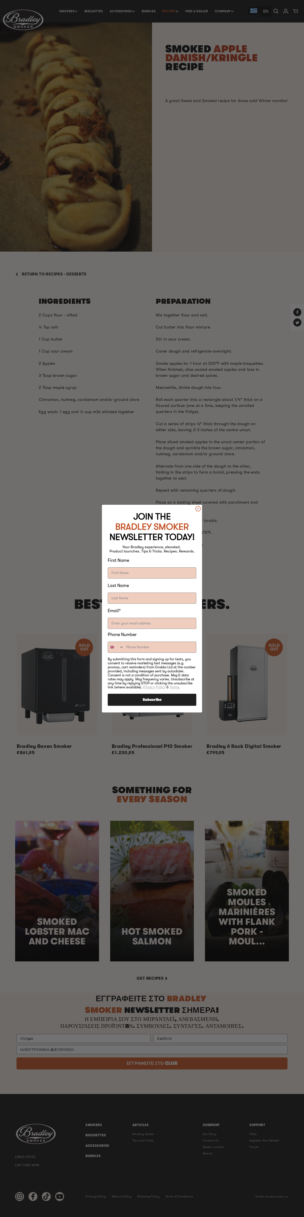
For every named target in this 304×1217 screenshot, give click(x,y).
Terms (174, 687)
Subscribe (152, 700)
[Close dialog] (198, 509)
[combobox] (116, 647)
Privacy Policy (154, 687)
